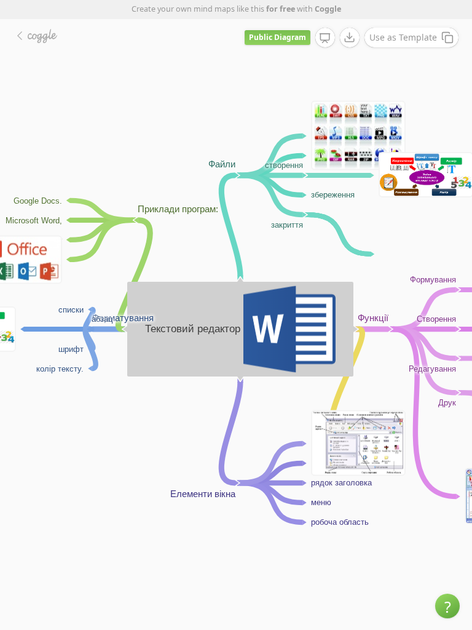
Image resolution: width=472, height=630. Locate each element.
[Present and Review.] (325, 38)
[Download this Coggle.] (350, 37)
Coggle (328, 9)
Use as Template (403, 37)
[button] (447, 606)
